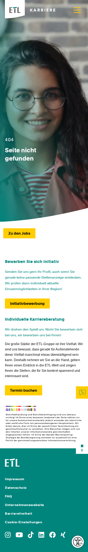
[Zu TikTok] (31, 536)
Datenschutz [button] (16, 488)
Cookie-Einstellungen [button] (23, 522)
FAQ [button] (8, 496)
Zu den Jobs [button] (19, 233)
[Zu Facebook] (52, 536)
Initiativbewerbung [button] (27, 303)
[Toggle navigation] (77, 10)
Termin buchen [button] (23, 390)
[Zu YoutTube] (19, 536)
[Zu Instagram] (8, 536)
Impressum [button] (14, 479)
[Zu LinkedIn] (41, 536)
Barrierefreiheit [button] (18, 513)
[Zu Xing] (63, 536)
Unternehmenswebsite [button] (24, 505)
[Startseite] (12, 462)
